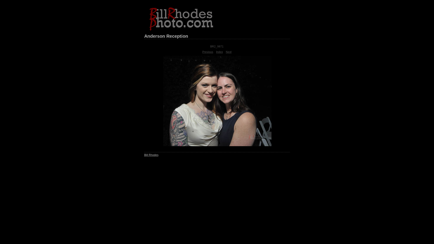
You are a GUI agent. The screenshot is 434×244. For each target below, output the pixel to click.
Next (228, 52)
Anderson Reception (166, 36)
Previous (207, 52)
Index (219, 52)
